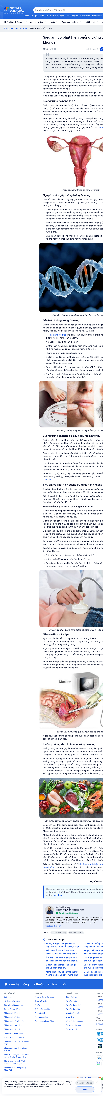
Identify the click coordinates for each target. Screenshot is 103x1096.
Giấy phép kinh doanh (13, 1005)
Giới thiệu (8, 997)
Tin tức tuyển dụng (74, 1025)
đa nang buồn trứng (59, 932)
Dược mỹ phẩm (41, 1001)
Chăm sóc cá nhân (42, 1009)
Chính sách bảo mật (12, 1029)
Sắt (47, 16)
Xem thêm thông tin (53, 926)
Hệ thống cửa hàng (12, 1001)
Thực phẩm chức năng (44, 997)
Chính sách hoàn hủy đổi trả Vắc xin (15, 1049)
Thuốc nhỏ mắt (72, 16)
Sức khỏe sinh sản (76, 932)
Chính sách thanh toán (13, 1033)
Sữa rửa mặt (85, 16)
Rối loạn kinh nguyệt (56, 335)
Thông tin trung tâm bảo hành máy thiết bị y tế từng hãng (16, 1055)
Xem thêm (57, 895)
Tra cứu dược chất (73, 1005)
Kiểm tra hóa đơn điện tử (14, 1037)
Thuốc (37, 1005)
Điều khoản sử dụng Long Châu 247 (15, 1068)
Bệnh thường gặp (73, 1013)
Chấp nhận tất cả (84, 1083)
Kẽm (42, 16)
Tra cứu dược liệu (73, 1009)
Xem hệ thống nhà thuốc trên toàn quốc (38, 984)
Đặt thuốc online (41, 1017)
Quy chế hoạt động (12, 1009)
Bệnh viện (70, 1017)
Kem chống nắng (57, 16)
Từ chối (84, 1089)
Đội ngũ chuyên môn (74, 1021)
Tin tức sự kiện (72, 1029)
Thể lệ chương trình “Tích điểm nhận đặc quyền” (14, 1062)
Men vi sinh (97, 16)
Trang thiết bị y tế (42, 1013)
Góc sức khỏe (21, 28)
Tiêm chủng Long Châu (44, 1021)
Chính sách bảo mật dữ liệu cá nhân (16, 1042)
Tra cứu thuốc (71, 1001)
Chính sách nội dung (12, 1017)
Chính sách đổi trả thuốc (14, 1021)
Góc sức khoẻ (71, 997)
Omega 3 (34, 16)
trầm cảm (47, 479)
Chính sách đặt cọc (12, 1013)
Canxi (26, 16)
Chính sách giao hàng (13, 1025)
